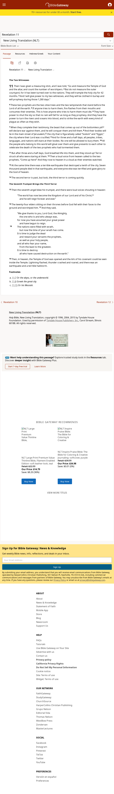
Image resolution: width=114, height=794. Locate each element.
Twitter (40, 758)
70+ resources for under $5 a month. (56, 12)
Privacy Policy (60, 580)
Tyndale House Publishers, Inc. (62, 320)
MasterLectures (44, 728)
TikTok (39, 754)
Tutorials (40, 644)
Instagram (41, 746)
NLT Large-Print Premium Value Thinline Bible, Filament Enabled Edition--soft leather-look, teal (38, 460)
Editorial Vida (43, 712)
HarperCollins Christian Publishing (54, 705)
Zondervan (42, 724)
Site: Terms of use (45, 675)
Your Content (54, 53)
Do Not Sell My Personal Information (56, 667)
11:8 (14, 281)
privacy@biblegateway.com (92, 580)
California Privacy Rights (50, 663)
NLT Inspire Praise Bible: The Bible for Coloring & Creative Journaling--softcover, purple (73, 454)
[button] (110, 5)
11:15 (15, 285)
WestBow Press (44, 720)
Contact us (41, 655)
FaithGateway (43, 693)
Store (39, 614)
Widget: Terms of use (47, 679)
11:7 (14, 277)
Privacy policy (43, 659)
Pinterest (41, 750)
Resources (20, 53)
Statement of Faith (46, 606)
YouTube (40, 762)
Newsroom (42, 622)
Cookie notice (43, 671)
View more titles (57, 492)
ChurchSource (43, 701)
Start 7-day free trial (17, 366)
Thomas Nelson (44, 716)
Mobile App (42, 610)
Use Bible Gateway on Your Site (52, 648)
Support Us (42, 625)
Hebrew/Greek (36, 53)
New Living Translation (22, 312)
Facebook (41, 742)
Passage (7, 53)
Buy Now (28, 481)
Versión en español (46, 776)
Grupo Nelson (43, 709)
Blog (38, 618)
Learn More (40, 366)
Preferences (42, 780)
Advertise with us (45, 651)
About (39, 598)
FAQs (39, 640)
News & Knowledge (46, 602)
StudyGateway (43, 697)
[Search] (108, 34)
